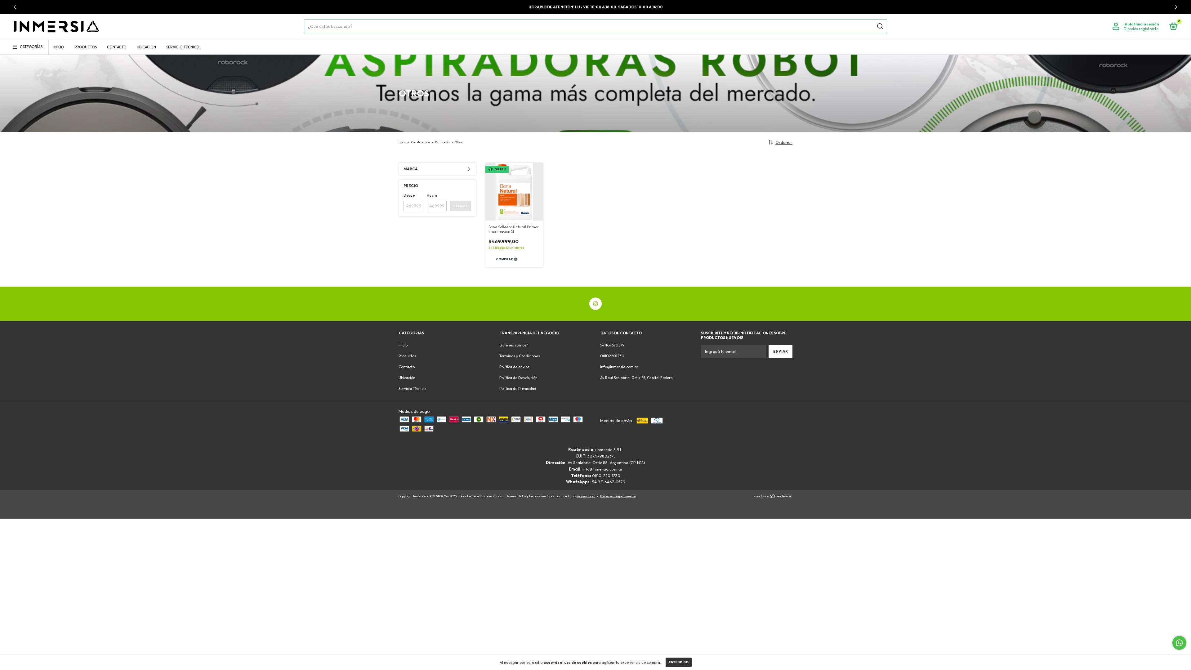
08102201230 (612, 356)
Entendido (679, 662)
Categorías (31, 46)
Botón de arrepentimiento (618, 496)
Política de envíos (514, 366)
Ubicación (146, 47)
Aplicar (460, 206)
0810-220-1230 (606, 475)
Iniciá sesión (1147, 24)
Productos (85, 47)
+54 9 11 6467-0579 (607, 481)
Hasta (432, 195)
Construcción (420, 142)
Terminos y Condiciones (519, 356)
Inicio (58, 47)
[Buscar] (880, 26)
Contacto (117, 47)
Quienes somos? (513, 345)
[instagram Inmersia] (595, 303)
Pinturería (442, 142)
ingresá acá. (586, 496)
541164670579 (612, 345)
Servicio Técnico (182, 47)
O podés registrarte (1140, 28)
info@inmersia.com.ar (619, 366)
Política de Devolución (518, 377)
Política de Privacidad (517, 388)
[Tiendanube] (773, 497)
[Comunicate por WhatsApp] (1179, 643)
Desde (409, 195)
